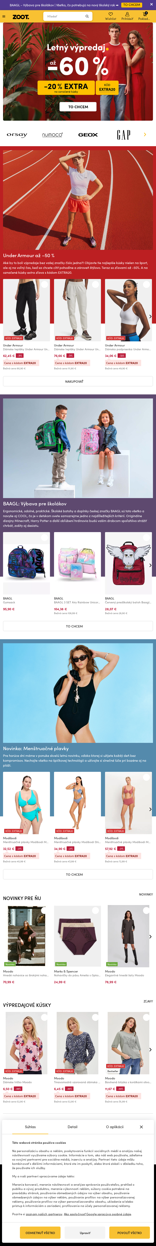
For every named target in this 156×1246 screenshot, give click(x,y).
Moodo (8, 971)
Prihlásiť (127, 19)
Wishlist (110, 19)
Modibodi (10, 838)
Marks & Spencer (66, 971)
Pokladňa (145, 16)
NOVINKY (146, 894)
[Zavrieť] (151, 5)
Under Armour (13, 345)
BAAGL (7, 598)
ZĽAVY (148, 1001)
